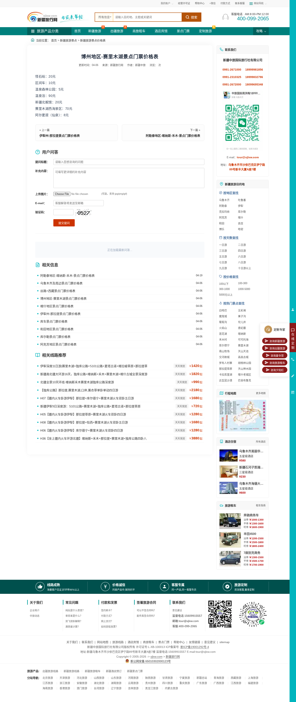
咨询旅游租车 (277, 362)
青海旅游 (219, 677)
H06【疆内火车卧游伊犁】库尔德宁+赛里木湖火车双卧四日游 (81, 430)
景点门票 (183, 31)
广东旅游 (202, 683)
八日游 (242, 262)
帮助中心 (200, 3)
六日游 (242, 256)
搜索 (194, 17)
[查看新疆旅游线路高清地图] (242, 415)
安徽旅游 (82, 683)
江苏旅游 (47, 683)
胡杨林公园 (244, 362)
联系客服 (240, 3)
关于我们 (72, 642)
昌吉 (240, 223)
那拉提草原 (225, 368)
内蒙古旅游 (171, 688)
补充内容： (42, 171)
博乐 (221, 229)
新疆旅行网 (173, 656)
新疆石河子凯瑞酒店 (252, 467)
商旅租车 (138, 31)
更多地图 (261, 393)
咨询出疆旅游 (277, 348)
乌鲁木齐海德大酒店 (252, 483)
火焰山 (223, 327)
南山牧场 (224, 351)
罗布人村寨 (225, 362)
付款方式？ (107, 616)
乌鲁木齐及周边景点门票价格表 (61, 283)
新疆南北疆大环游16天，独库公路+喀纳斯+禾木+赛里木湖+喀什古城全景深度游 (93, 374)
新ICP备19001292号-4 (194, 647)
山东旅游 (116, 677)
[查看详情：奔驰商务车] (230, 521)
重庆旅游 (184, 683)
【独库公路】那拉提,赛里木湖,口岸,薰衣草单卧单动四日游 (79, 390)
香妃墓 (242, 327)
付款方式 (225, 3)
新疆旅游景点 (68, 40)
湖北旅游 (99, 683)
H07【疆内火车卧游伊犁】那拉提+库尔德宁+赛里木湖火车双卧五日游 (87, 398)
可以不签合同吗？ (146, 610)
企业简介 (34, 610)
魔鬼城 (223, 316)
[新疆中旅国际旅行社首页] (59, 17)
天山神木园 (244, 368)
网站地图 (102, 642)
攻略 (259, 31)
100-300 (242, 283)
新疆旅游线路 (71, 671)
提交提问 (64, 223)
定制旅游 (205, 31)
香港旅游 (65, 688)
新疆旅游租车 (92, 671)
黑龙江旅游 (151, 688)
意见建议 (177, 610)
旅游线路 (118, 642)
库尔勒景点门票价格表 (55, 336)
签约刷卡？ (107, 610)
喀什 (240, 217)
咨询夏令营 (277, 355)
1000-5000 (244, 289)
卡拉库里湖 (225, 374)
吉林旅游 (133, 688)
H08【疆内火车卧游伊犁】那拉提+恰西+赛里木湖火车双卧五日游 (84, 422)
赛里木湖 (243, 345)
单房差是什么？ (73, 616)
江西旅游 (236, 683)
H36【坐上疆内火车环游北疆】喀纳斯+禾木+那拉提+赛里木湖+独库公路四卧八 (93, 438)
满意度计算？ (72, 626)
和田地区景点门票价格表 (56, 329)
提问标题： (42, 161)
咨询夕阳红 (277, 370)
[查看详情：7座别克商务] (230, 559)
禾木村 (223, 339)
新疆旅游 (94, 31)
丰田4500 (250, 533)
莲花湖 (223, 333)
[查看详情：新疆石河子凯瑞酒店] (228, 471)
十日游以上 (244, 268)
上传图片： (42, 194)
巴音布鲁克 (244, 380)
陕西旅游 (150, 677)
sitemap (224, 642)
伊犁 (240, 205)
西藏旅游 (236, 677)
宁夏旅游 (184, 677)
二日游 (242, 244)
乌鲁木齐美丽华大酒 (252, 451)
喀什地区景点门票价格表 (56, 306)
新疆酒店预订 (114, 671)
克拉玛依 (224, 211)
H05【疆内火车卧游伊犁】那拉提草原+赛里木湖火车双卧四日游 (83, 414)
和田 (221, 223)
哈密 (240, 229)
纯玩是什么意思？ (75, 610)
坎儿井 (242, 322)
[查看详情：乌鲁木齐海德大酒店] (228, 487)
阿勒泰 (223, 205)
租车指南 (261, 505)
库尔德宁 (224, 345)
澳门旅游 (82, 688)
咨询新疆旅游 (277, 341)
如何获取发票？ (109, 626)
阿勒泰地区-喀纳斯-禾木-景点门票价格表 (173, 135)
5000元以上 (226, 294)
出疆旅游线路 (50, 671)
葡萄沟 (223, 322)
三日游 (223, 250)
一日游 (223, 244)
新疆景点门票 (135, 671)
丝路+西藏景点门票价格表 (57, 291)
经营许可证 (184, 3)
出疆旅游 (116, 31)
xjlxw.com (156, 656)
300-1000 (224, 289)
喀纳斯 (242, 333)
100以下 (224, 283)
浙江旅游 (65, 683)
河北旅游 (82, 677)
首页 (77, 31)
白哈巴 (223, 310)
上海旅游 (253, 677)
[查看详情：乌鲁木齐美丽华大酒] (228, 455)
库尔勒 (242, 211)
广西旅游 (219, 683)
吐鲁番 (242, 199)
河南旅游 (133, 677)
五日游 (223, 256)
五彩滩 (242, 310)
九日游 (223, 268)
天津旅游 (65, 677)
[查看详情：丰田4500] (230, 540)
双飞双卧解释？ (73, 621)
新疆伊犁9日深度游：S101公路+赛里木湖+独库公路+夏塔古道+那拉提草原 (90, 406)
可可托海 (243, 339)
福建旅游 (253, 683)
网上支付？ (107, 621)
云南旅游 (133, 683)
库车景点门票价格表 (53, 321)
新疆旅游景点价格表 (93, 40)
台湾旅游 (99, 688)
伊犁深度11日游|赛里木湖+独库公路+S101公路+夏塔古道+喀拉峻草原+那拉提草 (93, 366)
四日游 (242, 250)
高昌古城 (243, 357)
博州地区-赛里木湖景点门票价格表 (63, 298)
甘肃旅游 (167, 677)
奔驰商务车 (251, 515)
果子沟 (242, 316)
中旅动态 (34, 616)
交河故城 (224, 357)
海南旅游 (47, 688)
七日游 (223, 262)
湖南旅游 (116, 683)
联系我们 (87, 642)
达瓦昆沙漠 (225, 380)
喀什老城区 (244, 374)
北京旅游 (47, 677)
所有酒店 (261, 441)
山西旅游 (99, 677)
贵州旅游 (150, 683)
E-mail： (41, 203)
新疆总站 (202, 677)
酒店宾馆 (161, 31)
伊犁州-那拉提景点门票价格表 (59, 135)
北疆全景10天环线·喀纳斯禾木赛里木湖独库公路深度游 (77, 382)
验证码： (41, 212)
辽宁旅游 (116, 688)
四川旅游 (167, 683)
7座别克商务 (252, 552)
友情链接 (194, 642)
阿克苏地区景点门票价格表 (58, 344)
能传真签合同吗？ (146, 616)
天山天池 (243, 351)
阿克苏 (223, 217)
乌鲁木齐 (224, 199)
